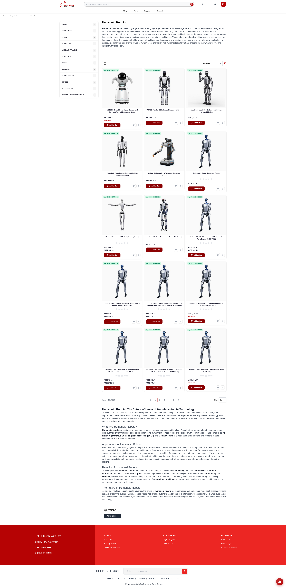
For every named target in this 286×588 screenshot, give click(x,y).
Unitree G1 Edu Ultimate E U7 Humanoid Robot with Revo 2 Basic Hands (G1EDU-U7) (164, 371)
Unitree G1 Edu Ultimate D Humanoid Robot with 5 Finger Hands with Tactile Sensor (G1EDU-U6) (122, 371)
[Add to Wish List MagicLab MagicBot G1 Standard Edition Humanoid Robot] (134, 186)
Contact (160, 11)
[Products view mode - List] (108, 63)
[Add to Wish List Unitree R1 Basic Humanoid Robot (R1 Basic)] (176, 250)
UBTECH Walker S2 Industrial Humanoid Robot (164, 110)
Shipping (224, 548)
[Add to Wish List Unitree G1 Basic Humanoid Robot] (218, 189)
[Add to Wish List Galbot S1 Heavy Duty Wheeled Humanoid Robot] (176, 186)
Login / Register (169, 540)
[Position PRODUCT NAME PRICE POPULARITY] (212, 63)
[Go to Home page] (67, 4)
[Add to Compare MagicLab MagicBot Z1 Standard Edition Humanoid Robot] (223, 123)
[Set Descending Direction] (225, 63)
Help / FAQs (226, 544)
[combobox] (139, 4)
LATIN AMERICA (166, 578)
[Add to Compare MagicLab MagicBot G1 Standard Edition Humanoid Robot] (138, 186)
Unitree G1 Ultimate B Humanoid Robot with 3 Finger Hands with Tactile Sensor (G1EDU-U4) (164, 304)
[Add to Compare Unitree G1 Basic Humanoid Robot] (223, 189)
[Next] (178, 400)
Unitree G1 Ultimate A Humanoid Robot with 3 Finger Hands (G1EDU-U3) (122, 304)
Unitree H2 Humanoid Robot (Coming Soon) (122, 237)
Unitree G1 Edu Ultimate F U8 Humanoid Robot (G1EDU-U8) (206, 371)
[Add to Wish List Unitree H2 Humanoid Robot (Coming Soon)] (134, 255)
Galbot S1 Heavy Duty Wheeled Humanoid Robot (164, 174)
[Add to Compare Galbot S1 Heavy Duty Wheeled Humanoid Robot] (181, 186)
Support (147, 11)
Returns (234, 548)
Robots (18, 16)
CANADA (141, 578)
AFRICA (110, 578)
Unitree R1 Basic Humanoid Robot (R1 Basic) (164, 237)
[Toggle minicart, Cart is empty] (223, 4)
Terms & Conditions (112, 548)
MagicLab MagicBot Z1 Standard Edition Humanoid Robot (206, 111)
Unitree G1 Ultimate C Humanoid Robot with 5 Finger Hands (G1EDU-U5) (206, 304)
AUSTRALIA (129, 578)
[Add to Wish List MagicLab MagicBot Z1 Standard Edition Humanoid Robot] (218, 123)
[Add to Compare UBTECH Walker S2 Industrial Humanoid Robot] (181, 123)
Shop (125, 11)
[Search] (192, 4)
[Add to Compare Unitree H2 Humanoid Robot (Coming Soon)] (138, 255)
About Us (108, 540)
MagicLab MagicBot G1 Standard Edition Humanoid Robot (122, 174)
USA (178, 578)
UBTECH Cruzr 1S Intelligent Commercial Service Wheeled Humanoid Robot (122, 111)
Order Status (168, 544)
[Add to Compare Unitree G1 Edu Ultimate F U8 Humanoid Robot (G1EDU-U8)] (223, 387)
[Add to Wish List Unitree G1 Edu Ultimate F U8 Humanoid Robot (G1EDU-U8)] (218, 387)
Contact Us (225, 540)
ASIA (118, 578)
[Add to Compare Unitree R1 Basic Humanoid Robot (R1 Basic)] (181, 250)
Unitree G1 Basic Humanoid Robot (206, 173)
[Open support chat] (279, 581)
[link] (150, 400)
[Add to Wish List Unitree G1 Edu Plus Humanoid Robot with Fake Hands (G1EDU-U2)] (218, 255)
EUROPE (152, 578)
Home (5, 16)
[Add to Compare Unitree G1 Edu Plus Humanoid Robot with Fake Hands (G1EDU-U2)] (223, 255)
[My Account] (202, 4)
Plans (136, 11)
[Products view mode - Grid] (105, 63)
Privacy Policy (110, 544)
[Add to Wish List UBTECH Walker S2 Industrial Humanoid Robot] (176, 123)
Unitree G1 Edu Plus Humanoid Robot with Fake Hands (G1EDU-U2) (206, 238)
